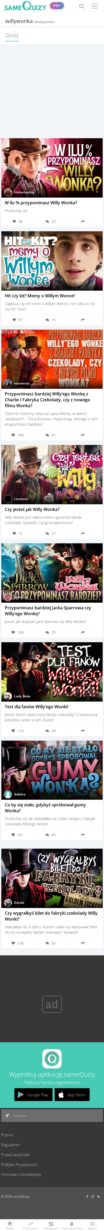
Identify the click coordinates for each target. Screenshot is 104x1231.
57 (53, 435)
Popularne (30, 1227)
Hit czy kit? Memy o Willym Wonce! (40, 296)
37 (53, 533)
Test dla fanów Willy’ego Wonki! (36, 707)
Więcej (92, 1228)
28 (53, 730)
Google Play (37, 1094)
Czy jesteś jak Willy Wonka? (32, 509)
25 (53, 221)
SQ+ (57, 5)
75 (53, 632)
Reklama (20, 1115)
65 (53, 834)
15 (53, 319)
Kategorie (51, 1228)
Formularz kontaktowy (21, 1174)
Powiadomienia (71, 1228)
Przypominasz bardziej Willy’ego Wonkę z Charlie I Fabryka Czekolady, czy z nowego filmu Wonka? (47, 400)
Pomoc (7, 1134)
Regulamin (10, 1144)
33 (53, 943)
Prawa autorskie (15, 1154)
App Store (76, 1094)
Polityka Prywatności (19, 1164)
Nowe (10, 1228)
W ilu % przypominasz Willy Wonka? (41, 203)
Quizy (12, 35)
